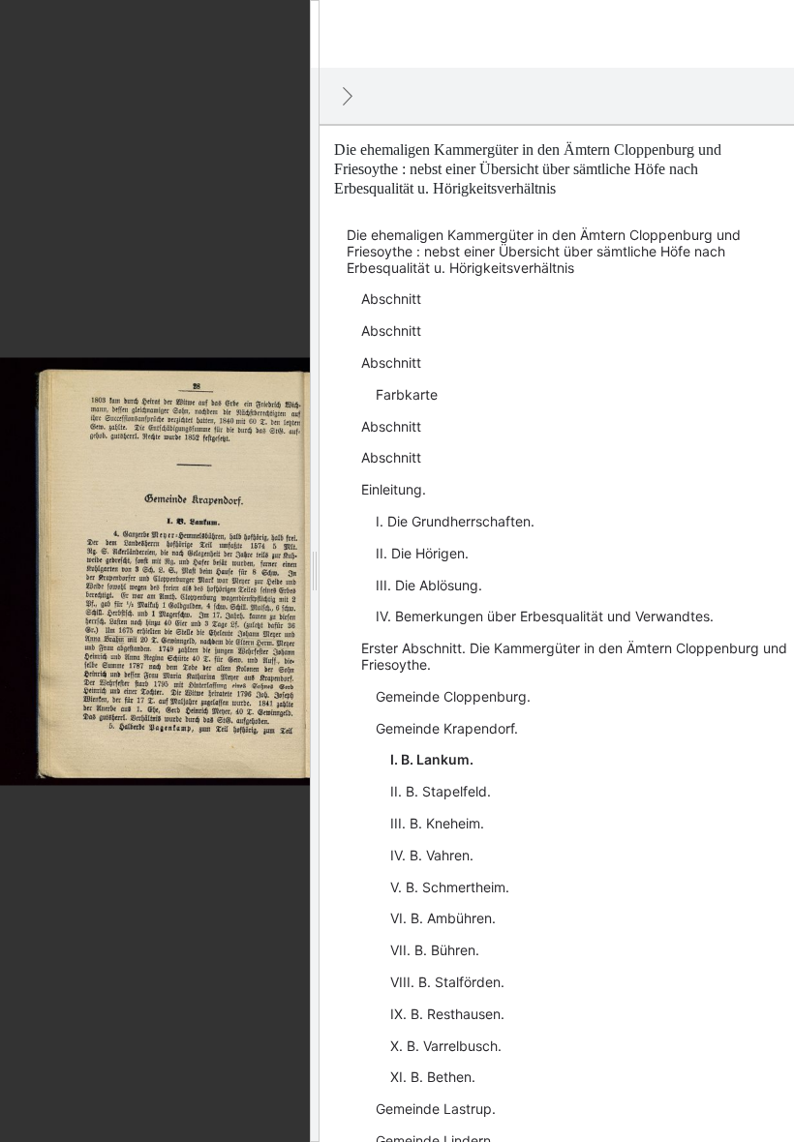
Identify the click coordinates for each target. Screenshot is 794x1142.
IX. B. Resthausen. (447, 1014)
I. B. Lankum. (431, 759)
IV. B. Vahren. (431, 855)
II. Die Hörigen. (422, 553)
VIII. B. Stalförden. (447, 982)
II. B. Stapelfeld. (440, 791)
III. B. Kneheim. (437, 823)
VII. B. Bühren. (434, 950)
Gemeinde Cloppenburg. (453, 696)
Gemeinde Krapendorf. (447, 728)
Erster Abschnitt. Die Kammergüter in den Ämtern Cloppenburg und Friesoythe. (574, 656)
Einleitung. (393, 489)
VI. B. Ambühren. (443, 918)
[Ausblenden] (347, 95)
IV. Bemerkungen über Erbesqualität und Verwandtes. (545, 616)
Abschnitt (391, 298)
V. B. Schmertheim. (449, 887)
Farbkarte (407, 394)
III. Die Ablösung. (429, 585)
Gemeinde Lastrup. (436, 1108)
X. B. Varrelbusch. (446, 1045)
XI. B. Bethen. (432, 1076)
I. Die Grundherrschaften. (455, 521)
